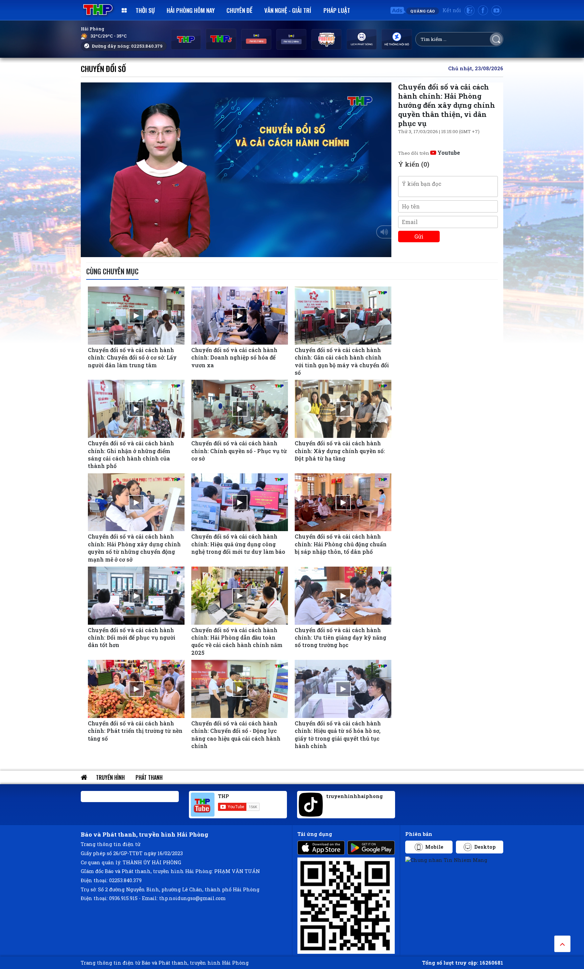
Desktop (485, 847)
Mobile (434, 847)
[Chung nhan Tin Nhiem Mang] (446, 859)
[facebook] (483, 10)
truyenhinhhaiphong (354, 796)
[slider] (234, 250)
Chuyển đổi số (103, 68)
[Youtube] (496, 10)
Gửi (418, 236)
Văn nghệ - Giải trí (287, 10)
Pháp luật (336, 10)
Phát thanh (149, 777)
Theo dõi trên (429, 153)
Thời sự (145, 10)
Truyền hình (110, 777)
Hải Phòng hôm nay (191, 10)
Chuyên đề (239, 10)
